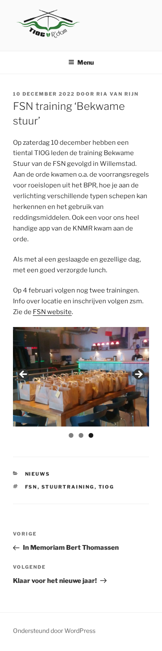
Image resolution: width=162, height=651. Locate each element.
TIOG (106, 487)
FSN (31, 487)
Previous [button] (23, 374)
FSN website (52, 312)
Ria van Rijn (117, 94)
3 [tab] (91, 435)
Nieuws (38, 474)
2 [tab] (81, 435)
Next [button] (138, 374)
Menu (85, 62)
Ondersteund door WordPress (54, 630)
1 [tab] (71, 435)
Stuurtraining (68, 487)
